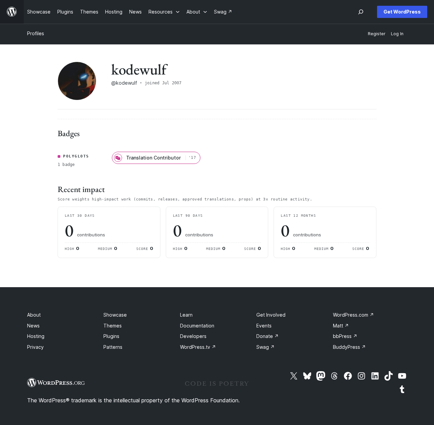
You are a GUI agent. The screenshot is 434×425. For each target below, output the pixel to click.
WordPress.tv (198, 347)
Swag (265, 347)
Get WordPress (402, 12)
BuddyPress (349, 347)
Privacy (35, 347)
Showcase (115, 315)
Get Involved (270, 315)
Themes (112, 325)
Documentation (197, 325)
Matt (341, 325)
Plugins (111, 336)
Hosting (35, 336)
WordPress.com (353, 315)
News (33, 325)
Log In (397, 33)
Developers (193, 336)
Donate (267, 336)
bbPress (345, 336)
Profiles (35, 33)
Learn (186, 315)
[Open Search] (360, 12)
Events (264, 325)
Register (377, 33)
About (34, 315)
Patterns (112, 347)
